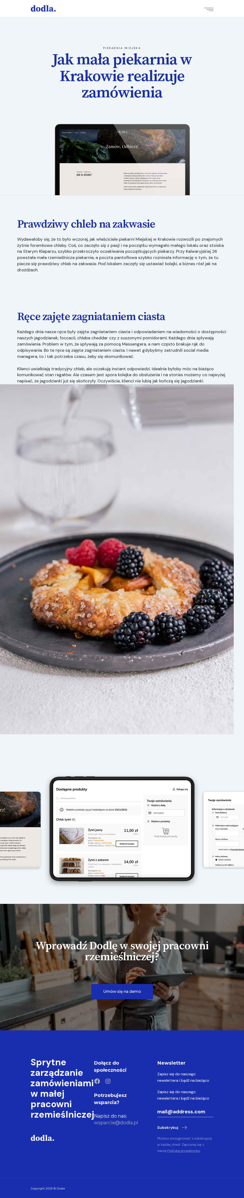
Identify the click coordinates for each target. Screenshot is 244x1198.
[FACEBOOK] (97, 1081)
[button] (122, 991)
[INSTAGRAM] (108, 1081)
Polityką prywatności (183, 1151)
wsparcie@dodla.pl (116, 1122)
